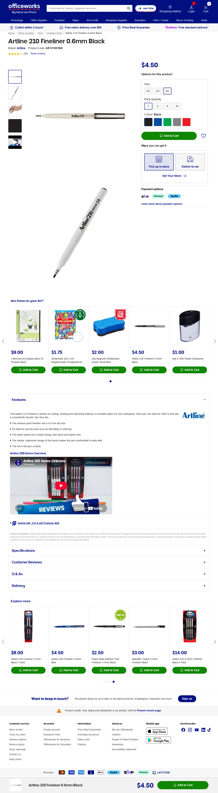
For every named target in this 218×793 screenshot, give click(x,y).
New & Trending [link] (184, 20)
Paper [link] (75, 20)
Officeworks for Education (57, 744)
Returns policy (17, 744)
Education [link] (140, 20)
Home (11, 33)
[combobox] (89, 8)
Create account (51, 729)
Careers (116, 734)
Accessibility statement (124, 749)
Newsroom (117, 744)
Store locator (16, 729)
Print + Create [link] (160, 20)
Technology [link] (17, 20)
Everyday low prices (88, 734)
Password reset (51, 734)
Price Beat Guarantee (89, 729)
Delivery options (17, 739)
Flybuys (82, 744)
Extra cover (84, 739)
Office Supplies (26, 33)
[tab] (109, 400)
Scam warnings (17, 749)
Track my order (17, 734)
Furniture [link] (60, 20)
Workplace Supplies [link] (116, 20)
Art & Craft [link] (92, 20)
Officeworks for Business (56, 739)
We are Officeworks (122, 729)
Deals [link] (204, 20)
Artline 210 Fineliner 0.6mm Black (83, 33)
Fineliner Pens (54, 33)
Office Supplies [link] (39, 20)
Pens (40, 33)
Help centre (15, 759)
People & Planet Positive (125, 739)
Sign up (187, 698)
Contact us (15, 754)
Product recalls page (149, 710)
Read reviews (38, 53)
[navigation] (17, 20)
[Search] (129, 8)
